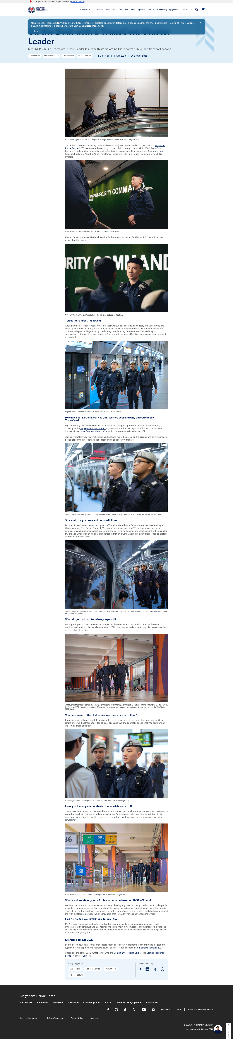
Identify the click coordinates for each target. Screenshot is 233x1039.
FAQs (179, 1009)
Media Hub (111, 10)
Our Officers (68, 56)
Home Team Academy (90, 431)
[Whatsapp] (162, 969)
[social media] (108, 1009)
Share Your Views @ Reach (199, 1009)
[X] (155, 969)
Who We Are (85, 10)
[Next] (40, 30)
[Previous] (32, 30)
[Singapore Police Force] (37, 9)
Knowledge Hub (138, 10)
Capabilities (35, 56)
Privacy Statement (55, 1018)
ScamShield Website (90, 26)
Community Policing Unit (126, 953)
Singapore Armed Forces (93, 428)
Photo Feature (84, 56)
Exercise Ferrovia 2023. (151, 947)
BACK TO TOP (228, 1032)
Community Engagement (168, 10)
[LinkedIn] (147, 969)
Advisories (123, 10)
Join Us (151, 10)
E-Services (98, 10)
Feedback (165, 1009)
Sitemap (94, 1018)
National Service (51, 56)
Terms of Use (77, 1018)
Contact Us (187, 10)
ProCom (83, 956)
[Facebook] (140, 969)
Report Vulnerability (28, 1018)
